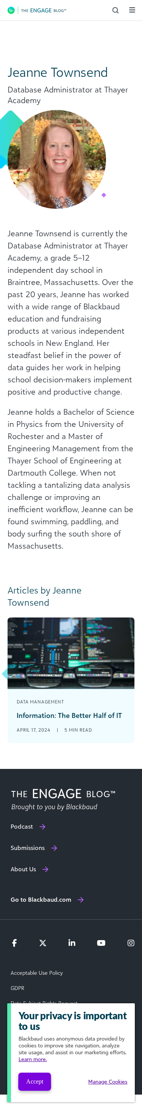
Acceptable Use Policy (37, 973)
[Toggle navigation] (132, 10)
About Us (23, 869)
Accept (34, 1081)
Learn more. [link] (33, 1059)
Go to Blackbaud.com (41, 899)
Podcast (22, 826)
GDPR (17, 988)
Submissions (28, 847)
